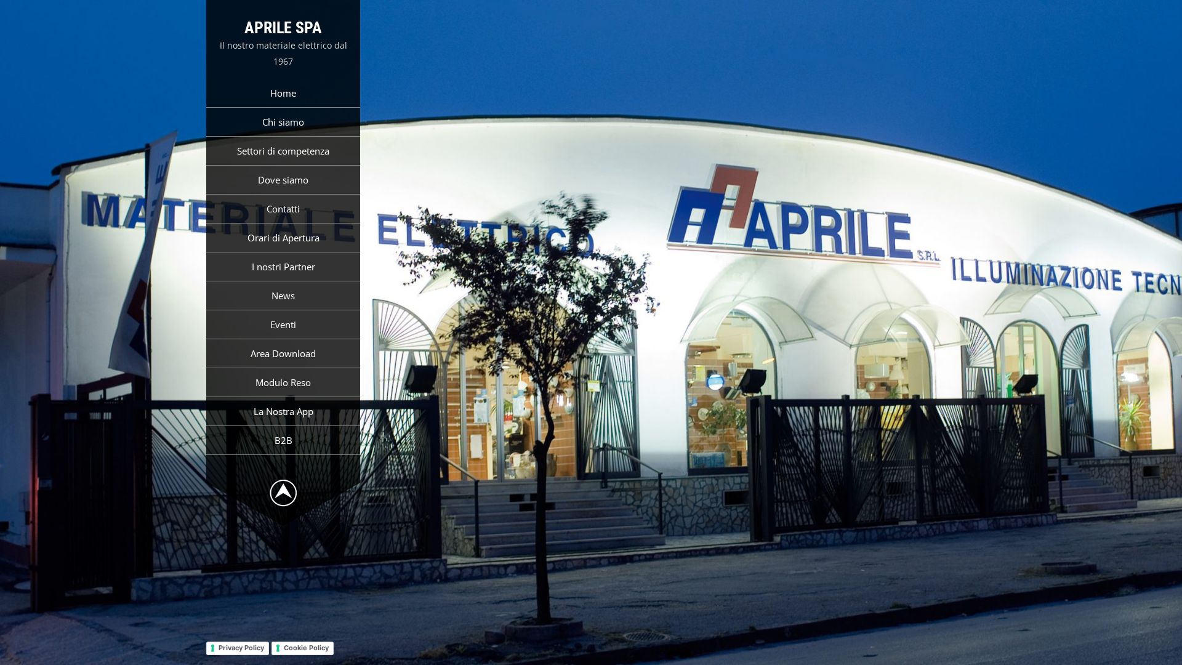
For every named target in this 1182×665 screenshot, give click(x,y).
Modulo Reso (283, 382)
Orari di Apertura (283, 238)
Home (283, 93)
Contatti (283, 209)
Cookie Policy (306, 647)
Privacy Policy (241, 647)
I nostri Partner (283, 266)
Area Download (283, 353)
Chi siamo (283, 122)
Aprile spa (283, 27)
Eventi (283, 324)
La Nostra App (283, 411)
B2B (283, 440)
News (283, 295)
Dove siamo (283, 180)
